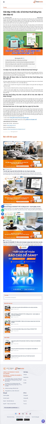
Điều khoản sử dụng (10, 416)
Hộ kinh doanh (6, 398)
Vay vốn (25, 401)
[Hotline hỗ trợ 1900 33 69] (2, 217)
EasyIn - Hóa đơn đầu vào (8, 401)
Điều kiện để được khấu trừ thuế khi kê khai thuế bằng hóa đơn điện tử (19, 62)
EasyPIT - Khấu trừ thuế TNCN (9, 403)
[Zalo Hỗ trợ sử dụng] (2, 210)
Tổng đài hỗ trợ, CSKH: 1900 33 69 (12, 390)
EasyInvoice (25, 377)
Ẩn (23, 58)
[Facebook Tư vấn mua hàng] (2, 214)
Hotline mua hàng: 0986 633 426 (11, 388)
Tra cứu (25, 403)
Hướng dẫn (25, 398)
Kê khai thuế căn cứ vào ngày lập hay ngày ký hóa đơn (16, 66)
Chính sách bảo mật (19, 416)
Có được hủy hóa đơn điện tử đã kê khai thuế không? (16, 60)
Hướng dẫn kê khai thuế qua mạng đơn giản (19, 117)
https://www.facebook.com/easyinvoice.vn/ (16, 129)
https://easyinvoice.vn (11, 125)
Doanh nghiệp (6, 395)
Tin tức (24, 380)
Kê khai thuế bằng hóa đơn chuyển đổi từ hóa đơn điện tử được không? (20, 64)
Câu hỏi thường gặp (35, 416)
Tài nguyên (25, 395)
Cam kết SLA (27, 416)
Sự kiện (24, 382)
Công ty (25, 374)
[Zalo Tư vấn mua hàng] (2, 206)
